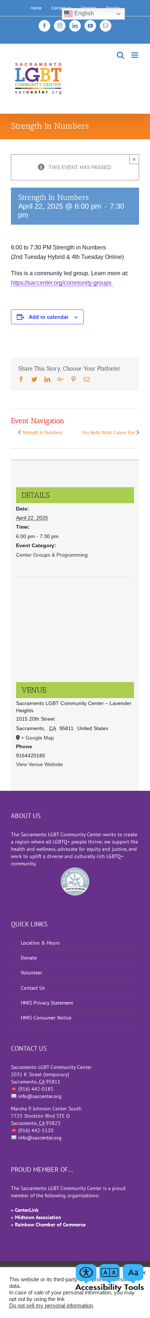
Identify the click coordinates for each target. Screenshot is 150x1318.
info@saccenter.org (40, 1096)
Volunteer (31, 972)
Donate (29, 957)
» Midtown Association (36, 1217)
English (83, 13)
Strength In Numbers (42, 432)
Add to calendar (48, 316)
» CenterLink (25, 1210)
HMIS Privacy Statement (47, 1002)
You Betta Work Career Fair (108, 432)
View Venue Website (39, 764)
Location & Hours (40, 943)
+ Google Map (37, 738)
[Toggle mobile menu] (135, 55)
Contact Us (33, 988)
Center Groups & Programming (52, 555)
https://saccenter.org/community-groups (62, 283)
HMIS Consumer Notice (46, 1017)
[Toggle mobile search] (120, 55)
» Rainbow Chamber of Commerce (48, 1224)
